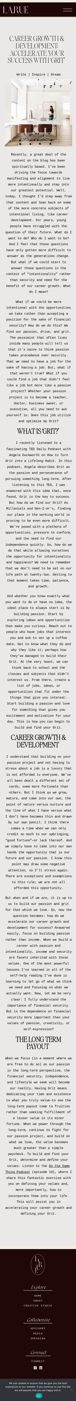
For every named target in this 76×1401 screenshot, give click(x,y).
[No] (71, 1390)
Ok (38, 1395)
